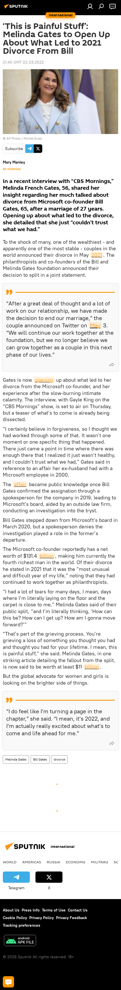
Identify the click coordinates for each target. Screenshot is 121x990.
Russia (53, 861)
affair (20, 484)
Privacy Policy (41, 917)
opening (44, 380)
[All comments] (8, 981)
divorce (59, 759)
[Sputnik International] (17, 8)
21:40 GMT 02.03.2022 (23, 62)
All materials (12, 169)
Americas (31, 861)
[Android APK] (20, 941)
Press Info (31, 910)
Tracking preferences (21, 925)
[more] (111, 364)
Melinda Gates (15, 759)
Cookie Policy (15, 917)
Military (99, 861)
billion (47, 556)
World (10, 861)
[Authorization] (90, 6)
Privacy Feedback (71, 917)
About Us (11, 910)
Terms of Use (54, 910)
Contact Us (78, 910)
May (95, 325)
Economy (75, 861)
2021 (96, 255)
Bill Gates (40, 759)
